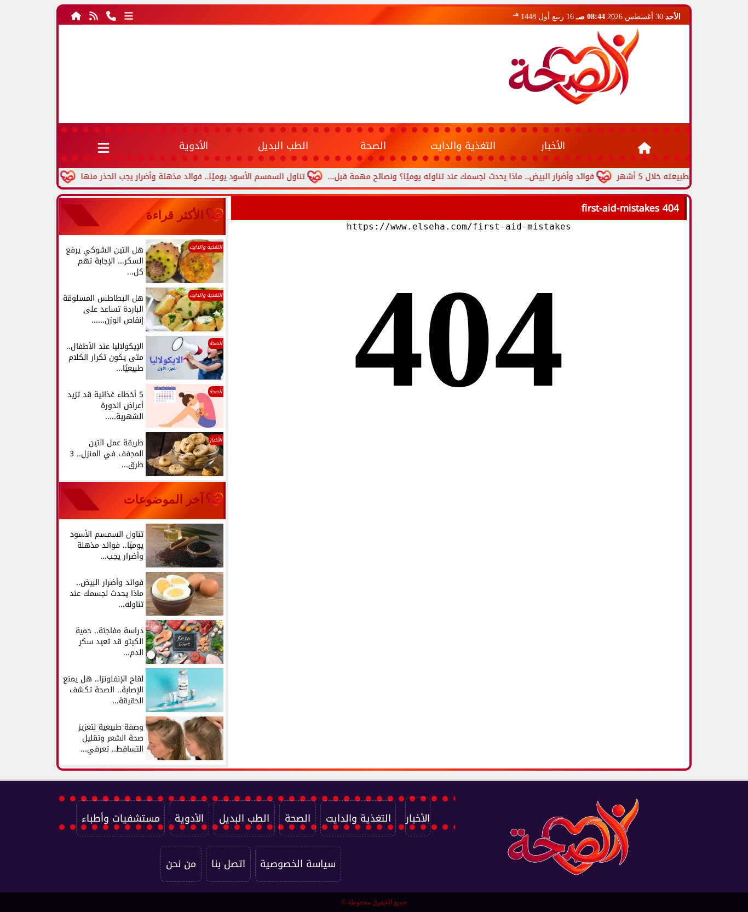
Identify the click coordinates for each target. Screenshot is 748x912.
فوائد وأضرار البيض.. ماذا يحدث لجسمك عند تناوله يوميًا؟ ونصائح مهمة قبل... (481, 176)
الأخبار (553, 145)
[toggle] (104, 146)
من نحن (181, 863)
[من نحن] (111, 15)
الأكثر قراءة (175, 215)
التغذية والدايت (463, 145)
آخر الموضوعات (164, 499)
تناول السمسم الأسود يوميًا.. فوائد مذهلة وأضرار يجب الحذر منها (213, 176)
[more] (128, 15)
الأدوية (193, 145)
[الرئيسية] (76, 15)
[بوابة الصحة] (573, 66)
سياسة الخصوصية (298, 863)
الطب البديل (283, 145)
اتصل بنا (228, 863)
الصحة (373, 145)
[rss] (93, 15)
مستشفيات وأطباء (121, 818)
